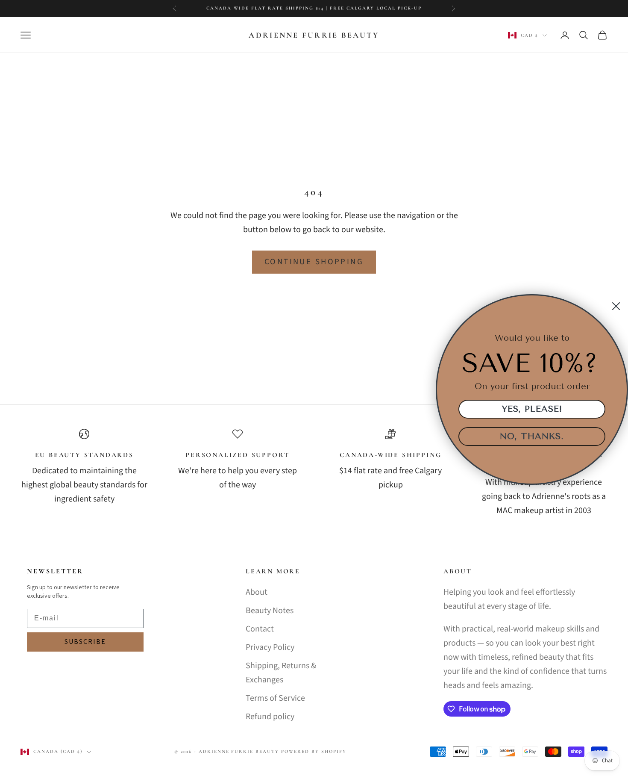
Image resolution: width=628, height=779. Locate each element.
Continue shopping (314, 262)
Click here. (388, 8)
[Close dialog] (616, 306)
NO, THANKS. (532, 436)
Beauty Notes (269, 611)
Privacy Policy (270, 647)
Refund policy (270, 717)
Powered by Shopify (313, 751)
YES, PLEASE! (532, 409)
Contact (260, 629)
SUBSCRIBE (85, 641)
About (256, 592)
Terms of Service (275, 698)
